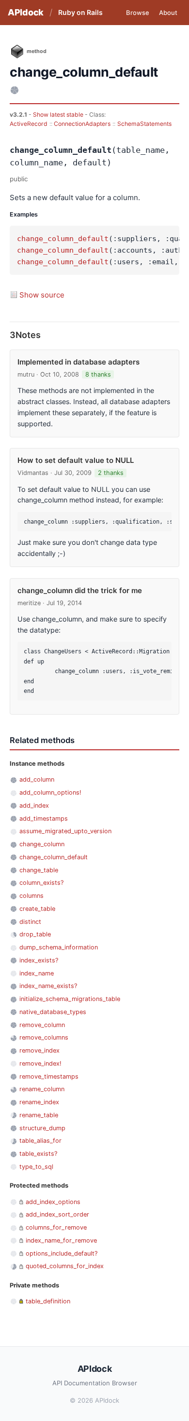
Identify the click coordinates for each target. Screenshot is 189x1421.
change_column (41, 844)
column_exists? (41, 882)
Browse (137, 12)
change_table (38, 870)
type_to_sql (36, 1166)
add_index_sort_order (57, 1214)
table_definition (48, 1301)
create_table (37, 908)
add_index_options (53, 1201)
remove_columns (43, 1037)
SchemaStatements (144, 123)
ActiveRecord (28, 123)
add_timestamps (43, 818)
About (168, 12)
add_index (34, 805)
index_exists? (38, 960)
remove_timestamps (49, 1076)
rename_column (41, 1089)
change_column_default (63, 238)
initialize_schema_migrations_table (69, 998)
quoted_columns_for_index (65, 1266)
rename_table (38, 1115)
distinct (30, 921)
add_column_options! (50, 792)
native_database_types (52, 1011)
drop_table (35, 934)
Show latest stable (59, 114)
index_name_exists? (48, 985)
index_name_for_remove (61, 1240)
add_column (36, 779)
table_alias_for (40, 1140)
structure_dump (42, 1128)
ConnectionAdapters (82, 123)
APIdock (26, 12)
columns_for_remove (56, 1227)
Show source (41, 294)
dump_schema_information (58, 947)
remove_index (39, 1050)
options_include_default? (61, 1253)
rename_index (39, 1102)
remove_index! (40, 1063)
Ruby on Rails (80, 12)
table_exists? (38, 1153)
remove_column (42, 1025)
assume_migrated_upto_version (65, 831)
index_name (36, 973)
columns (31, 895)
